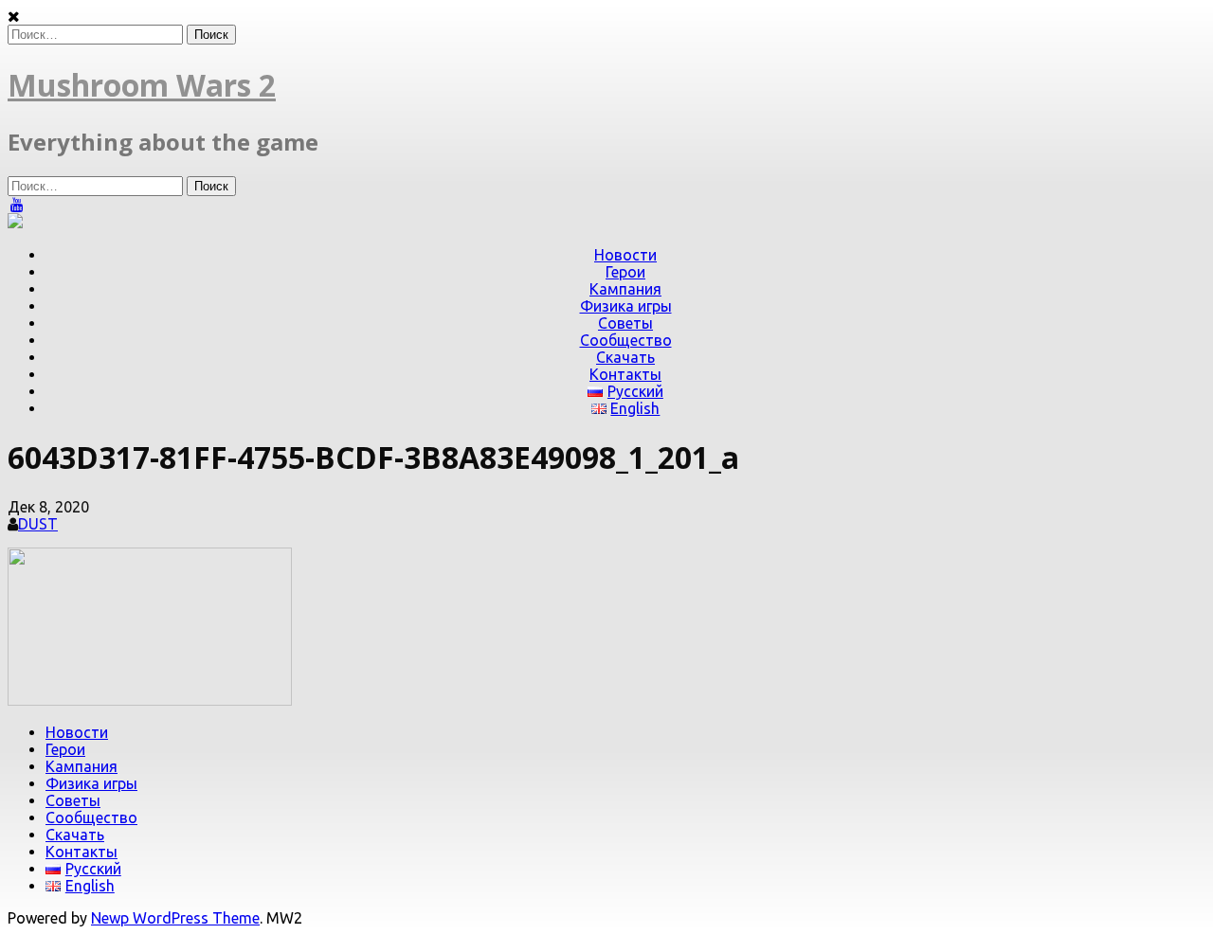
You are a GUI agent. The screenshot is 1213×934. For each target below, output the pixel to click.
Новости (625, 254)
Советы (625, 323)
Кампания (625, 288)
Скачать (625, 357)
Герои (625, 271)
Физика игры (626, 305)
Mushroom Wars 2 (142, 84)
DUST (38, 523)
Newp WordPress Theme (175, 917)
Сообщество (626, 340)
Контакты (625, 374)
